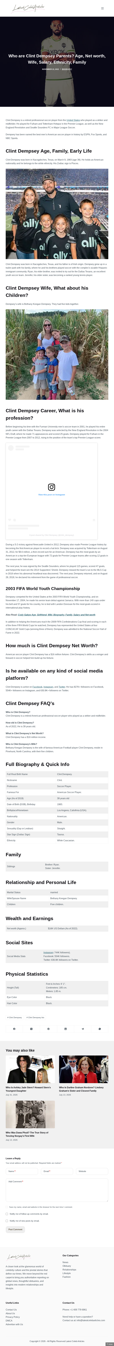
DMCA (9, 1320)
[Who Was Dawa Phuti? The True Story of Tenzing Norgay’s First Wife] (30, 1114)
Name (11, 1171)
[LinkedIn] (65, 1029)
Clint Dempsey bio (35, 1017)
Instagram (48, 952)
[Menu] (102, 8)
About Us (10, 1313)
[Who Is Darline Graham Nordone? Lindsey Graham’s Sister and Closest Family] (83, 1069)
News (65, 1262)
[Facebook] (14, 1029)
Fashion (67, 1277)
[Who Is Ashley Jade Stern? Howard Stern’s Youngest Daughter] (30, 1069)
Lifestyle (67, 1273)
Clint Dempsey (14, 1017)
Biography (67, 69)
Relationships (69, 1270)
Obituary (67, 1266)
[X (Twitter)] (31, 1029)
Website (82, 1171)
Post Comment (15, 1229)
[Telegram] (82, 1029)
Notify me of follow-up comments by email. (29, 1214)
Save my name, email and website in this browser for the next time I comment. (41, 1207)
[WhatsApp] (99, 1029)
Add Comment (15, 1181)
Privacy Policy (13, 1317)
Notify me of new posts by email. (24, 1221)
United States (73, 120)
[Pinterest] (48, 1029)
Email (47, 1171)
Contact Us (11, 1310)
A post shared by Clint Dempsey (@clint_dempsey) (51, 535)
